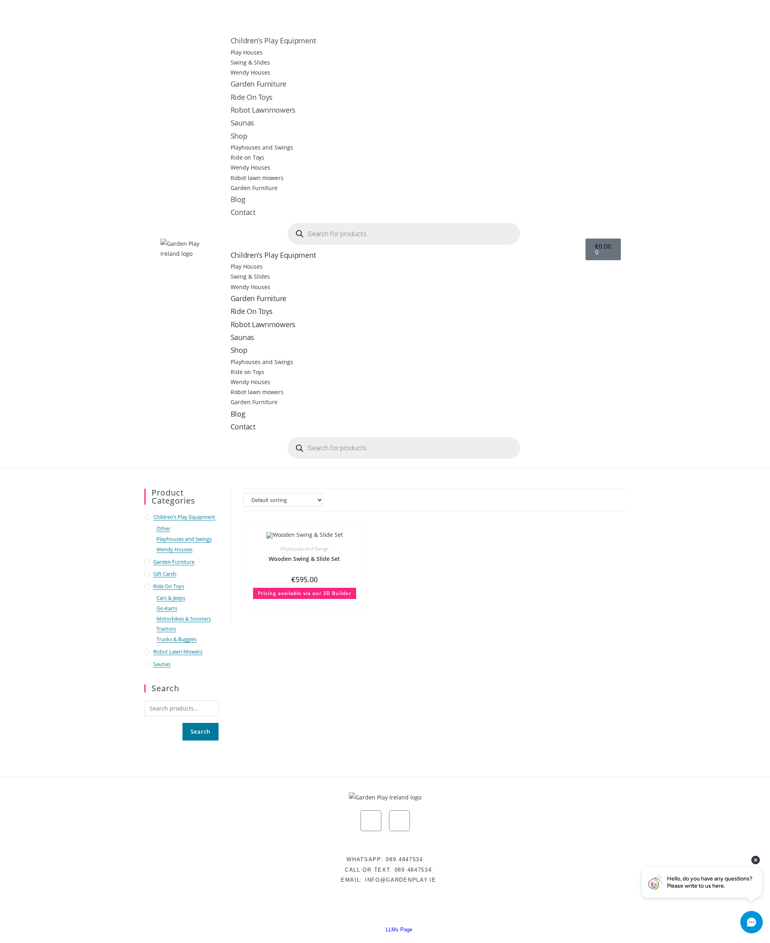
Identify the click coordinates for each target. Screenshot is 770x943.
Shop (239, 136)
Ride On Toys (252, 97)
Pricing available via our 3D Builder (304, 593)
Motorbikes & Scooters (183, 618)
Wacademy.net (449, 912)
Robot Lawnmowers (263, 110)
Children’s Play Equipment (273, 40)
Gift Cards (164, 573)
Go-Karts (166, 608)
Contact (243, 212)
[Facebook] (604, 13)
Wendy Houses (250, 72)
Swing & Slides (250, 62)
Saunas (242, 122)
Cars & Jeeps (170, 597)
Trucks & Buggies (176, 639)
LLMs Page (399, 930)
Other (163, 528)
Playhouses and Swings (262, 147)
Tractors (166, 628)
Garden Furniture (258, 84)
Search (200, 731)
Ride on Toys (247, 157)
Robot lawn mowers (257, 178)
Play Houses (247, 52)
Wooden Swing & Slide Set (304, 559)
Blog (238, 199)
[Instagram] (580, 13)
